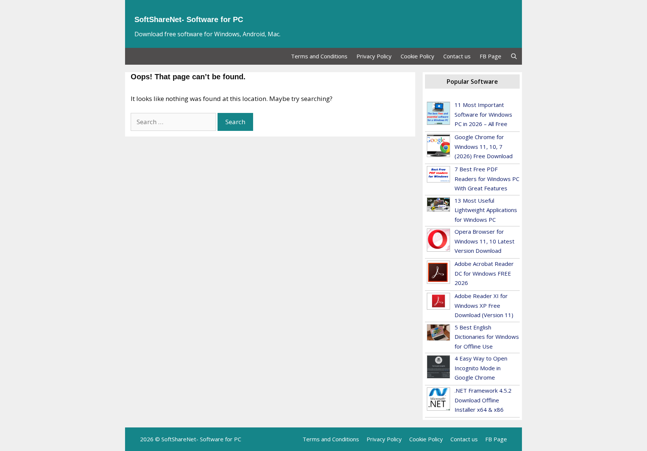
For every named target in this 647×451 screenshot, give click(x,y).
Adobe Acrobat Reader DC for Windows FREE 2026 (484, 273)
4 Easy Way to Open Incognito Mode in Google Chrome (481, 368)
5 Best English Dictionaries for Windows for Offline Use (487, 336)
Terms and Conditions (319, 56)
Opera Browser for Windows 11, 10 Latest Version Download (484, 241)
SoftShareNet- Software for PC (188, 19)
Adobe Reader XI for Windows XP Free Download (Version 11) (484, 305)
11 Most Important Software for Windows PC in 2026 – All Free (483, 114)
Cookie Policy (417, 56)
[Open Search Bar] (514, 56)
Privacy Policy (374, 56)
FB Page (490, 56)
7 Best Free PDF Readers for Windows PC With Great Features (487, 178)
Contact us (457, 56)
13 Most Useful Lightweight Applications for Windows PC (486, 210)
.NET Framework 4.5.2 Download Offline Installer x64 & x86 (483, 400)
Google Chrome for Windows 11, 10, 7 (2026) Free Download (484, 146)
